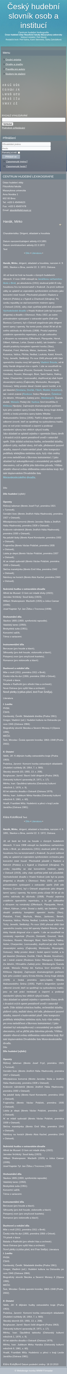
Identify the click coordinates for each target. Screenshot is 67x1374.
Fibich (38, 390)
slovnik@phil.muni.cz (20, 210)
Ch (11, 89)
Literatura (37, 253)
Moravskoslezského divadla (19, 477)
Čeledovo (56, 394)
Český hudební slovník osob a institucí (33, 15)
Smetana (21, 390)
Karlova (35, 402)
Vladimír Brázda (49, 362)
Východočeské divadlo (14, 310)
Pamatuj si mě (9, 152)
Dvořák (30, 390)
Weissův (15, 402)
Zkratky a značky (14, 64)
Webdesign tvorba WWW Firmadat (35, 1370)
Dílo (28, 253)
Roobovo (27, 394)
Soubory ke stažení (15, 73)
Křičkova (7, 405)
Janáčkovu (43, 279)
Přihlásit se (11, 156)
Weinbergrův (47, 398)
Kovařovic (56, 390)
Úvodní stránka (13, 59)
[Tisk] (60, 225)
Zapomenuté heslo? (16, 166)
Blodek (46, 390)
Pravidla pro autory (15, 69)
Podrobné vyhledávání (13, 128)
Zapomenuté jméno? (17, 161)
